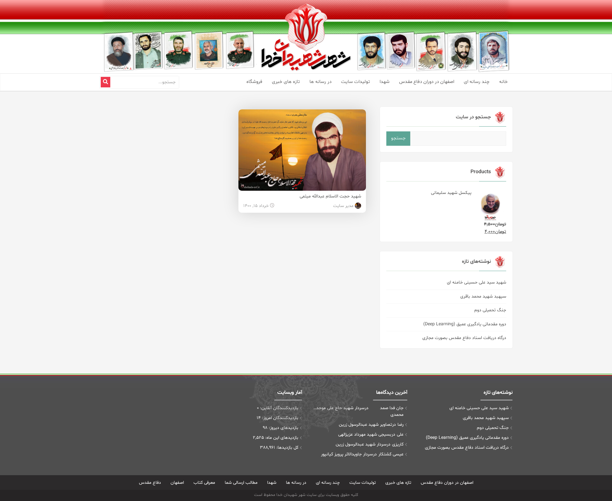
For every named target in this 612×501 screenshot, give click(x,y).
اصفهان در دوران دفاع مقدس (426, 81)
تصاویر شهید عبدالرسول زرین (365, 425)
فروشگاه (254, 81)
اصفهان (177, 483)
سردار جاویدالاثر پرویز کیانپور (347, 454)
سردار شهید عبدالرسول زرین (361, 444)
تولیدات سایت (355, 81)
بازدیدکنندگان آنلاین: (278, 408)
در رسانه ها (321, 81)
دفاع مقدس (150, 483)
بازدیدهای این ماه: (281, 438)
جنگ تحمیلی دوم (490, 310)
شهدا (385, 81)
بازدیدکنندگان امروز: (279, 418)
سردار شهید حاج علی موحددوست (338, 408)
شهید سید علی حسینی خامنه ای (476, 282)
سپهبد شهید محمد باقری (483, 296)
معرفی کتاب (204, 483)
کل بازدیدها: (286, 448)
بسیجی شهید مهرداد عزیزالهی (364, 434)
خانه (503, 81)
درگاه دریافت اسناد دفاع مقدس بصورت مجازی (464, 338)
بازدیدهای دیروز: (282, 428)
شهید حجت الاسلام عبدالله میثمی (330, 196)
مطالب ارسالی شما (241, 483)
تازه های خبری (286, 81)
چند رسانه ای (477, 81)
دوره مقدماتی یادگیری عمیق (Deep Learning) (464, 324)
